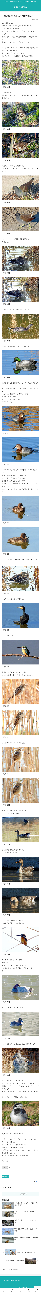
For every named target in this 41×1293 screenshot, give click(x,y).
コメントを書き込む (20, 1193)
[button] (37, 606)
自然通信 (6, 1176)
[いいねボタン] (4, 1167)
